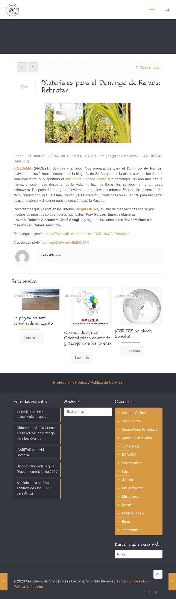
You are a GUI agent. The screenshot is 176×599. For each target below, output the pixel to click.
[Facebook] (144, 592)
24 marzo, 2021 (41, 156)
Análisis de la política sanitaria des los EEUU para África (34, 488)
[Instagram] (156, 592)
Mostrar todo (149, 67)
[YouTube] (150, 592)
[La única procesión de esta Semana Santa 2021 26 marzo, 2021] (4, 581)
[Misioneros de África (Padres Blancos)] (12, 9)
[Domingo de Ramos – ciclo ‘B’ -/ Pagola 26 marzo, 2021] (172, 581)
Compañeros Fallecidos (140, 430)
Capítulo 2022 (132, 421)
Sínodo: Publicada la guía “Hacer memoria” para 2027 (37, 469)
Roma (126, 522)
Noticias (128, 505)
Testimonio (130, 530)
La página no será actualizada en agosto (33, 320)
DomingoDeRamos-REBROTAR (65, 242)
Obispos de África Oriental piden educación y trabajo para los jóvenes (87, 338)
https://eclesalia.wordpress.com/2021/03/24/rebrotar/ (87, 234)
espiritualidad (132, 463)
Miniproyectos (133, 488)
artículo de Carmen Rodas (85, 179)
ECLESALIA (22, 168)
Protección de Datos (70, 382)
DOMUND (129, 455)
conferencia (131, 446)
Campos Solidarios (136, 413)
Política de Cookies (107, 382)
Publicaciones (132, 513)
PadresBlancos (50, 255)
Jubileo (127, 480)
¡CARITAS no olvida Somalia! (31, 452)
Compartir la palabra (137, 438)
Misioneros (130, 496)
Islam (126, 471)
